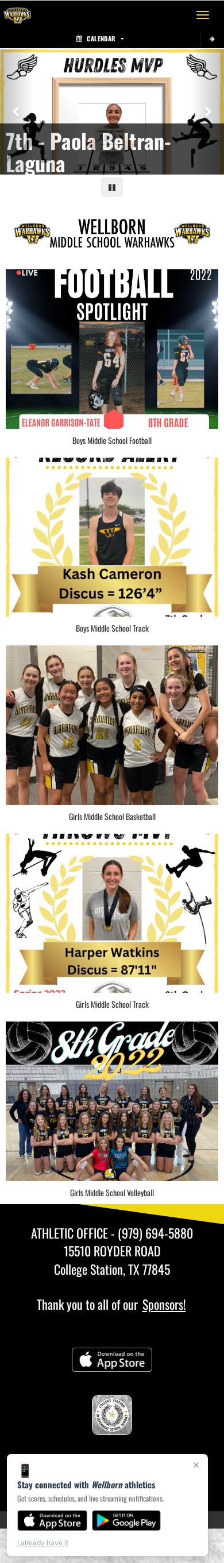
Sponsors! (164, 1304)
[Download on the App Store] (52, 1520)
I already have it (42, 1542)
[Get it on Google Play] (126, 1520)
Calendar (101, 38)
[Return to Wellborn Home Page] (17, 15)
